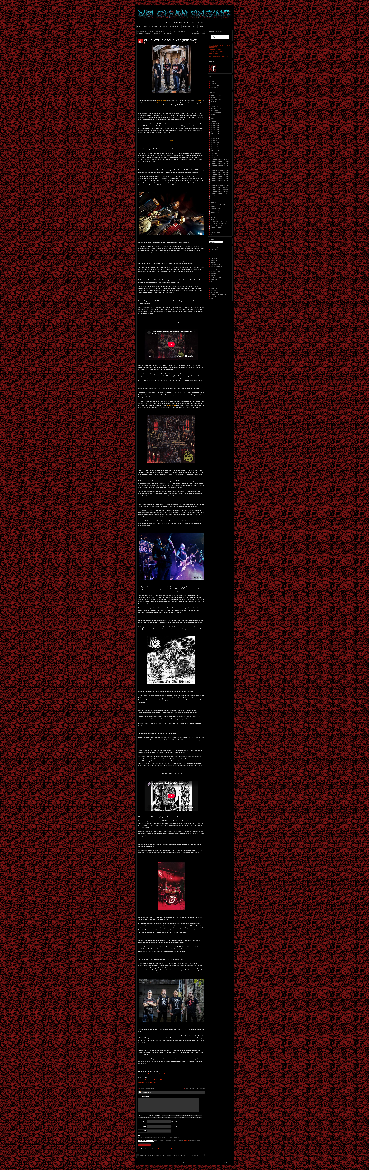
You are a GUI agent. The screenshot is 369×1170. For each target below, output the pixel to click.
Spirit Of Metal (214, 286)
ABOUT (194, 26)
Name (144, 1121)
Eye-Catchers (214, 110)
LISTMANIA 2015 (215, 129)
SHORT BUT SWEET (216, 215)
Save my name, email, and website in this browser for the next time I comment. (158, 1137)
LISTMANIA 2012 (215, 123)
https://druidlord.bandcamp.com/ (148, 1082)
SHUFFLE (213, 217)
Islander (147, 1088)
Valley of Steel (214, 298)
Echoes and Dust (215, 264)
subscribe (186, 1140)
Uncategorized (214, 230)
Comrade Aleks (195, 1088)
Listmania (213, 121)
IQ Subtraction (214, 119)
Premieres (213, 202)
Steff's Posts (214, 219)
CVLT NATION (214, 258)
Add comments (200, 43)
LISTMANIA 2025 (215, 151)
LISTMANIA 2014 (215, 127)
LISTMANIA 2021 (215, 142)
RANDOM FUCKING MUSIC (218, 204)
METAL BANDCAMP (216, 277)
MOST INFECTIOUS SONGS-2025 (220, 193)
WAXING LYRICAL (215, 232)
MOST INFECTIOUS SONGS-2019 (220, 181)
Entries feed (214, 83)
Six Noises (213, 284)
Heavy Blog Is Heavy (216, 269)
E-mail (144, 1126)
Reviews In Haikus (215, 208)
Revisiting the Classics (216, 210)
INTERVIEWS (164, 26)
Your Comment (145, 1096)
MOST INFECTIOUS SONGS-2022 (220, 187)
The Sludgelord (215, 290)
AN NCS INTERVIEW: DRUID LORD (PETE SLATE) (170, 40)
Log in (212, 81)
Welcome (213, 234)
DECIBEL (213, 262)
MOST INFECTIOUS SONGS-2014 (220, 170)
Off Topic (213, 198)
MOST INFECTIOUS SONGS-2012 (220, 166)
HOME (139, 26)
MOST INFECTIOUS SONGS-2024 (220, 191)
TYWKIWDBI (214, 296)
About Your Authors (216, 95)
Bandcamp (213, 252)
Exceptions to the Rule (216, 108)
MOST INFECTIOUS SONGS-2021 (220, 185)
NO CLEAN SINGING (148, 1162)
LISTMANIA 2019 (215, 138)
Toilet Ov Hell (214, 292)
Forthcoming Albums (216, 112)
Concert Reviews (215, 106)
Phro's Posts (214, 200)
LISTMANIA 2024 (215, 149)
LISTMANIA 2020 (215, 140)
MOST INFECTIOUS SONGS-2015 (220, 172)
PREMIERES (186, 26)
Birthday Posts (214, 102)
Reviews (213, 206)
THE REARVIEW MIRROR (217, 225)
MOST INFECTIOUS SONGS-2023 (220, 189)
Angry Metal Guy (215, 249)
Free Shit (213, 114)
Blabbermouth (214, 254)
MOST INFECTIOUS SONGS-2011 (219, 164)
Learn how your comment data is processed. (169, 1149)
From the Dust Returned (217, 266)
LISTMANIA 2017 (215, 134)
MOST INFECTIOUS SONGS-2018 (220, 178)
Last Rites (213, 275)
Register (213, 79)
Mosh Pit (213, 157)
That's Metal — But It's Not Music (219, 221)
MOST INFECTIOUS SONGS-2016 (220, 174)
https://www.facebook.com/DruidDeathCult (151, 1080)
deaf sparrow (214, 260)
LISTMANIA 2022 (215, 144)
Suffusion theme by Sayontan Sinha (224, 1162)
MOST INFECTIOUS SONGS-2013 (220, 168)
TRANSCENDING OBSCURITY (219, 294)
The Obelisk (214, 288)
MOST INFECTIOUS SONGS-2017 (220, 176)
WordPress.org (215, 87)
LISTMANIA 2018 (215, 136)
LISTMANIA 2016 (215, 131)
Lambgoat (213, 273)
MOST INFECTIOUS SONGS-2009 (220, 159)
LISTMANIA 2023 (215, 146)
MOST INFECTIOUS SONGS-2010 (220, 161)
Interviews (148, 43)
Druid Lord (202, 1088)
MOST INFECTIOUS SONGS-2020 (220, 183)
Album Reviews (215, 97)
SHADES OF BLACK (216, 213)
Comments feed (215, 85)
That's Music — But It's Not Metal (219, 223)
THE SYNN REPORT (216, 228)
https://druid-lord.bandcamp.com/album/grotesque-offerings (156, 1073)
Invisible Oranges (215, 271)
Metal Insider (214, 279)
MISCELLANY (214, 155)
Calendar (213, 104)
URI (145, 1131)
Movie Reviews (215, 196)
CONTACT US (203, 26)
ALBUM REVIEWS (175, 26)
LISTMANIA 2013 (215, 125)
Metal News (214, 153)
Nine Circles (214, 281)
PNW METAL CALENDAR (150, 26)
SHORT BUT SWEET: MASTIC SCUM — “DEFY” (198, 32)
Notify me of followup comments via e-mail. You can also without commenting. (177, 1140)
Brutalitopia (214, 256)
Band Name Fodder (216, 99)
